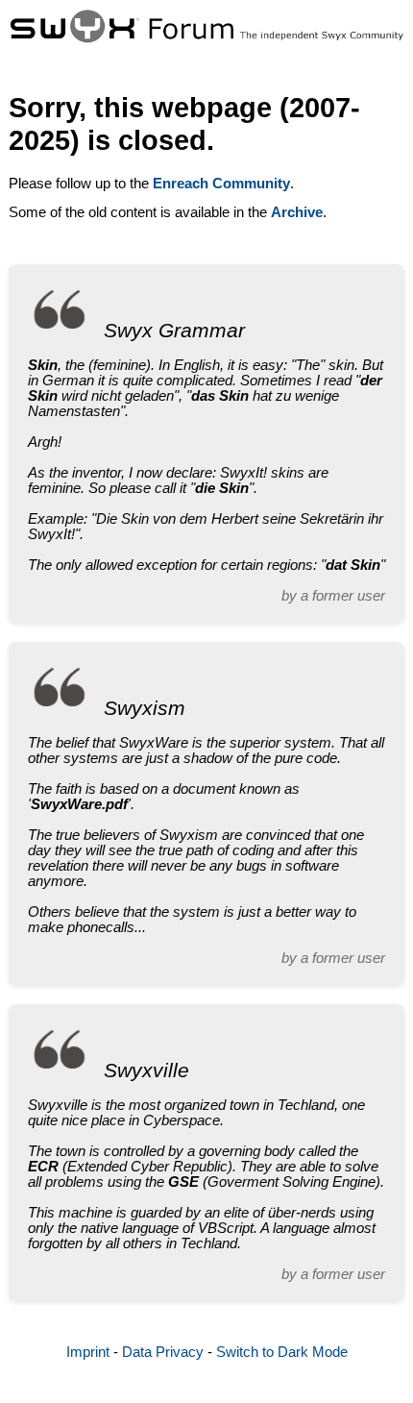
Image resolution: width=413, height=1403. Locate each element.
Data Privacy (163, 1352)
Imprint (87, 1352)
